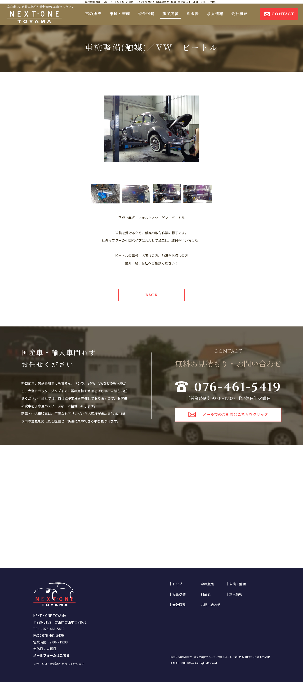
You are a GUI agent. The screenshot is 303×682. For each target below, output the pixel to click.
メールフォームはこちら (51, 655)
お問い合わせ (211, 604)
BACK (151, 295)
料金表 (193, 13)
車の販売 (93, 13)
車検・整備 (120, 13)
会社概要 (239, 13)
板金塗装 (146, 13)
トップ (177, 583)
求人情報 (215, 13)
